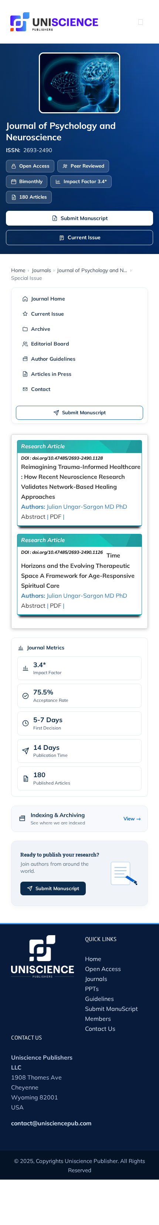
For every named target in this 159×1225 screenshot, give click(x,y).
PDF (55, 516)
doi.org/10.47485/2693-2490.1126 (67, 552)
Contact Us (100, 1028)
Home (93, 958)
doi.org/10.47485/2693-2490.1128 (67, 458)
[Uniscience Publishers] (54, 17)
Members (98, 1018)
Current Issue (84, 237)
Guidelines (99, 998)
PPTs (92, 988)
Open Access (103, 968)
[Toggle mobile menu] (140, 22)
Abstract (33, 516)
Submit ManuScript (111, 1008)
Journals (96, 978)
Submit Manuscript (84, 218)
